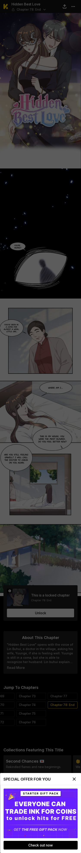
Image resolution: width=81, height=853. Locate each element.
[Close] (74, 779)
